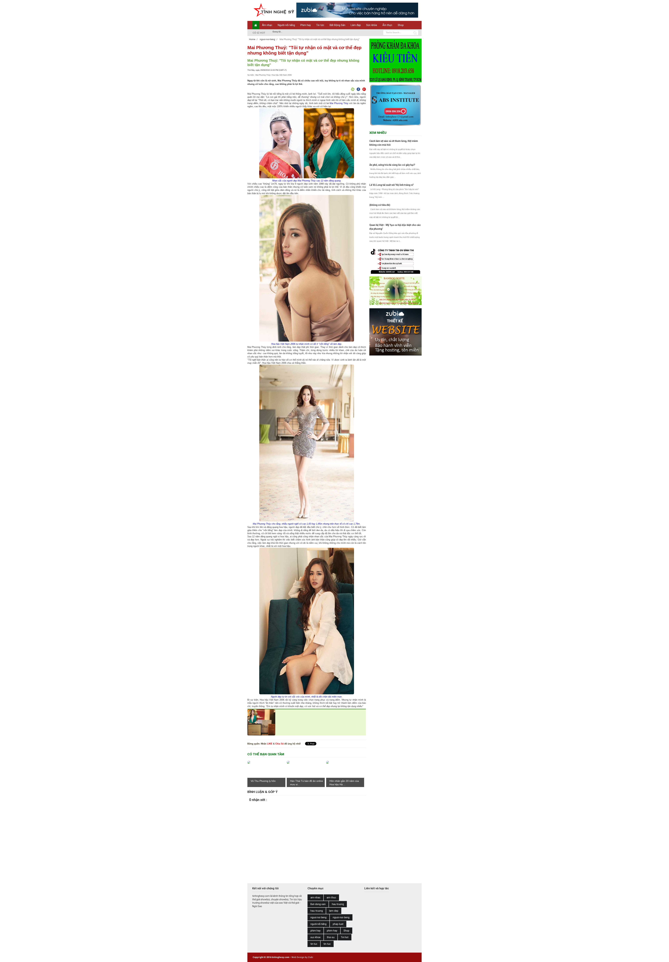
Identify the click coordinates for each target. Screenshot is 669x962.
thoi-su (330, 937)
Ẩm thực (387, 25)
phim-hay (332, 930)
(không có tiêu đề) (379, 205)
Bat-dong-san (318, 904)
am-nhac (315, 897)
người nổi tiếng (318, 924)
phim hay (315, 930)
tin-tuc (327, 943)
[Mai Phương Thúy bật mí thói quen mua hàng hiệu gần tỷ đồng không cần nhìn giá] (261, 734)
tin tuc (313, 943)
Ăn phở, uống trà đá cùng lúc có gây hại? (392, 164)
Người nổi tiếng (286, 25)
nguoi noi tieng (318, 917)
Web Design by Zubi (302, 957)
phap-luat (338, 924)
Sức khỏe (371, 25)
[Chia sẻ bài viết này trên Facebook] (358, 89)
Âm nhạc (267, 25)
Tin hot (344, 937)
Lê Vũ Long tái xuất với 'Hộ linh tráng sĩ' (391, 185)
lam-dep (333, 910)
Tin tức (320, 25)
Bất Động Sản (337, 25)
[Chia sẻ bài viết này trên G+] (364, 89)
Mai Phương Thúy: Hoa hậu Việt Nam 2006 (273, 75)
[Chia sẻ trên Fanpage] (352, 89)
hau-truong (316, 910)
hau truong (338, 904)
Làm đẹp (356, 25)
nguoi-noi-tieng (341, 917)
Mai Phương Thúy (339, 103)
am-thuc (331, 897)
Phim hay (305, 25)
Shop (401, 25)
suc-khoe (315, 937)
